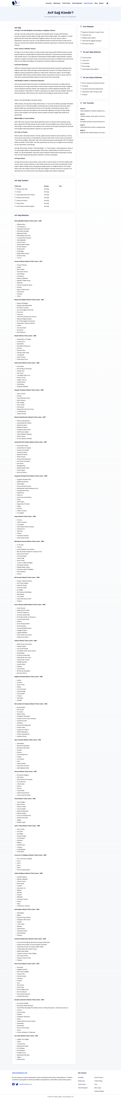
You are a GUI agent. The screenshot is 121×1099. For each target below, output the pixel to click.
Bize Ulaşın (97, 1088)
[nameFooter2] (17, 1084)
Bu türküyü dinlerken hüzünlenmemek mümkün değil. (93, 121)
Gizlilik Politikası (99, 1091)
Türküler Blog (98, 1081)
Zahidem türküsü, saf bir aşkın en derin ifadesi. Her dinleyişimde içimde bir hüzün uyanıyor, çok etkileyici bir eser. (93, 116)
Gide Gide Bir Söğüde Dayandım (91, 40)
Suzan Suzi (85, 60)
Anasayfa (49, 3)
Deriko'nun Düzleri (21, 200)
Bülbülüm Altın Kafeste (89, 38)
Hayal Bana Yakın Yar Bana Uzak (92, 91)
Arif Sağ (46, 189)
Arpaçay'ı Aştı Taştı (21, 189)
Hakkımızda (56, 3)
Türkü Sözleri (66, 3)
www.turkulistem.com (19, 1073)
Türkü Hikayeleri (77, 3)
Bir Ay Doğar (86, 66)
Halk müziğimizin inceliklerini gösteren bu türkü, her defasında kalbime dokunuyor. (93, 111)
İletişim (101, 3)
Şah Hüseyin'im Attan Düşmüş (25, 206)
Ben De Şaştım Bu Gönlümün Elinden (93, 83)
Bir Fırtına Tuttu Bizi (88, 43)
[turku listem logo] (16, 3)
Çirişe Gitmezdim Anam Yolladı (25, 194)
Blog (96, 3)
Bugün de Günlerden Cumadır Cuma (93, 32)
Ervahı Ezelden (86, 57)
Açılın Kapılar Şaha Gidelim (90, 69)
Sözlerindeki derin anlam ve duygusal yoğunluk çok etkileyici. (93, 127)
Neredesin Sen (86, 35)
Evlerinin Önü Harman (22, 197)
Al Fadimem (85, 63)
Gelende (84, 94)
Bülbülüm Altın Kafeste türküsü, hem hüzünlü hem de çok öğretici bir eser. (93, 132)
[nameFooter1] (13, 1084)
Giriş (95, 1084)
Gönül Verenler (88, 3)
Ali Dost (18, 192)
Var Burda (85, 86)
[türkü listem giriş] (107, 3)
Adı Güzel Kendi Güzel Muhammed (92, 89)
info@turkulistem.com (25, 1084)
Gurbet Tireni (20, 203)
